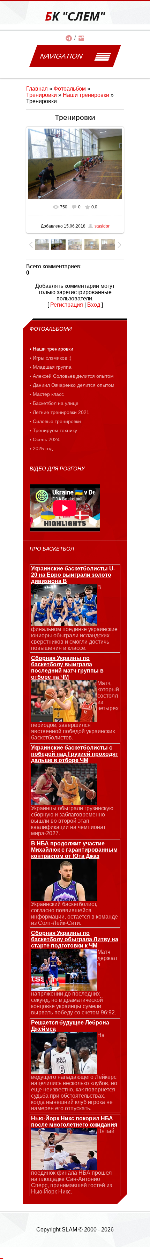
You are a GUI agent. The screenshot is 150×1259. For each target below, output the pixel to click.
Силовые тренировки (57, 421)
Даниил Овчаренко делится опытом (73, 385)
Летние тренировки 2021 (61, 412)
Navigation (61, 56)
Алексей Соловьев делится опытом (73, 376)
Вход (93, 305)
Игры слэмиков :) (52, 358)
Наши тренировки (86, 95)
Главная (37, 89)
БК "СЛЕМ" (75, 16)
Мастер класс (48, 394)
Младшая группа (52, 367)
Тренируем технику (55, 430)
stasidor (102, 226)
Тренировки (41, 95)
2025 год (43, 448)
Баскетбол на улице (55, 403)
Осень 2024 (46, 439)
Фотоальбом (70, 89)
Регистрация (66, 305)
